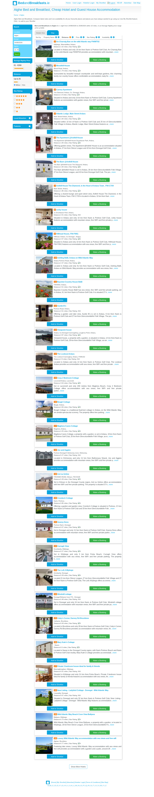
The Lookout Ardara (65, 354)
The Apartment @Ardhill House (69, 138)
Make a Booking (99, 60)
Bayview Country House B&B (69, 282)
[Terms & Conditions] (93, 782)
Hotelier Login (88, 3)
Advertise (127, 3)
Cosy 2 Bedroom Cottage (68, 378)
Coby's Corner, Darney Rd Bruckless (73, 618)
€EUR (119, 3)
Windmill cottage (64, 594)
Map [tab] (52, 33)
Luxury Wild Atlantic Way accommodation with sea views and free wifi (86, 738)
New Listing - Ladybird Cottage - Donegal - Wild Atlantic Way (82, 690)
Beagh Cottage (63, 402)
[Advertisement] (131, 58)
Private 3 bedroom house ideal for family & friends (78, 666)
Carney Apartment (64, 90)
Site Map (136, 3)
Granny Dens (63, 522)
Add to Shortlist (57, 60)
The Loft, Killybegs (65, 570)
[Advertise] (70, 782)
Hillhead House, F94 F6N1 (67, 234)
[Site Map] (104, 782)
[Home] (53, 782)
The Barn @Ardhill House (67, 162)
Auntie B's (61, 306)
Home (68, 3)
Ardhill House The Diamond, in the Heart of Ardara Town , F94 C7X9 (85, 186)
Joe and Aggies (64, 450)
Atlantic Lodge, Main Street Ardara (70, 114)
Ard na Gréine (63, 474)
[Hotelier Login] (79, 782)
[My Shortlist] (61, 782)
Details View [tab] (40, 33)
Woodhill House (63, 66)
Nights (16, 46)
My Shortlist (101, 3)
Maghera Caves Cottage (67, 426)
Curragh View (63, 546)
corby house (61, 210)
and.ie (34, 3)
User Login (77, 3)
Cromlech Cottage (65, 498)
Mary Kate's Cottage (66, 642)
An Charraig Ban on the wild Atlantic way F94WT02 (77, 42)
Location (17, 32)
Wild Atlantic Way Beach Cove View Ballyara (76, 714)
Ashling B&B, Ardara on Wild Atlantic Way (75, 258)
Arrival (16, 39)
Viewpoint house (64, 330)
